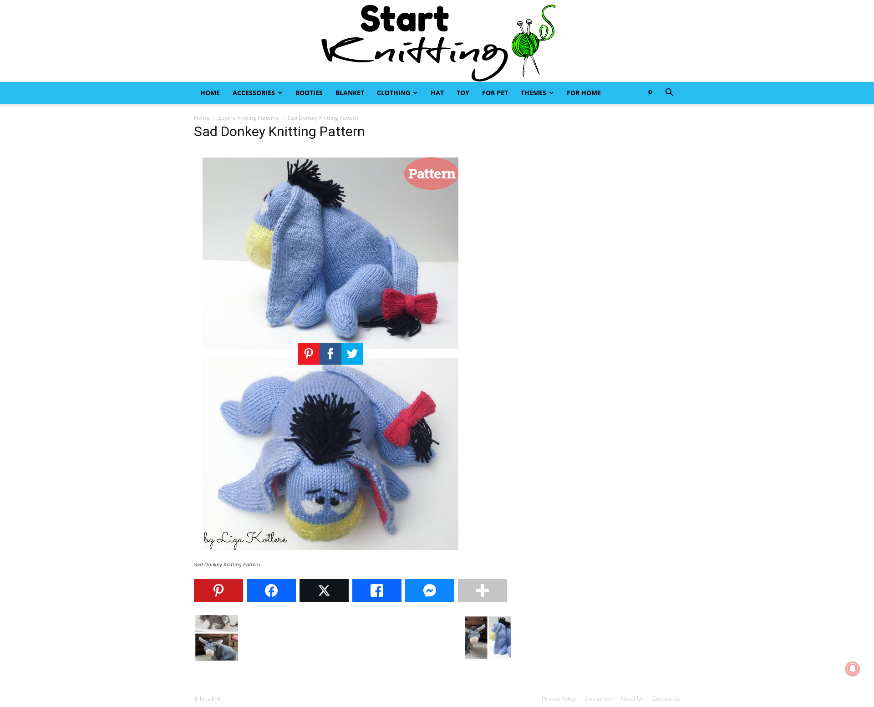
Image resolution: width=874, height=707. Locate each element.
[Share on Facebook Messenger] (429, 590)
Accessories (254, 92)
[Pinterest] (649, 93)
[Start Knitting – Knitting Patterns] (437, 41)
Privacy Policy (559, 698)
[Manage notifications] (852, 668)
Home (210, 92)
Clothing (393, 92)
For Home (584, 92)
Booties (309, 92)
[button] (669, 93)
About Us (632, 698)
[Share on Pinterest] (218, 590)
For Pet (495, 92)
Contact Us (666, 698)
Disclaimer (598, 698)
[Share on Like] (376, 590)
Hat (437, 92)
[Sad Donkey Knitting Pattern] (330, 556)
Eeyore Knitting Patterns (248, 118)
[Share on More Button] (482, 590)
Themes (533, 92)
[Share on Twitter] (324, 590)
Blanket (349, 92)
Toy (463, 92)
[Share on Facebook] (271, 590)
